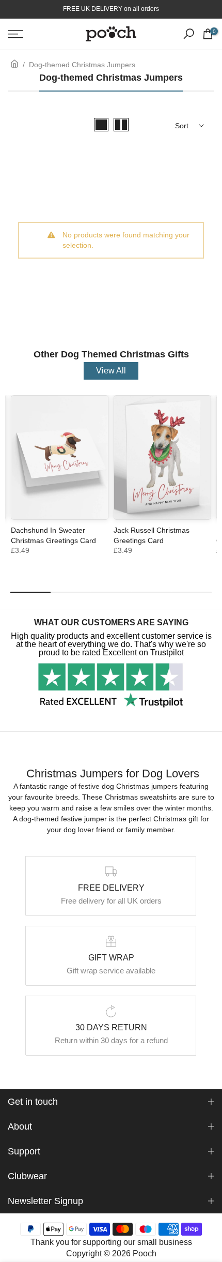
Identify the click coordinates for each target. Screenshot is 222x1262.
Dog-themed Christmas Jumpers (82, 65)
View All (111, 370)
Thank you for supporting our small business (111, 1242)
